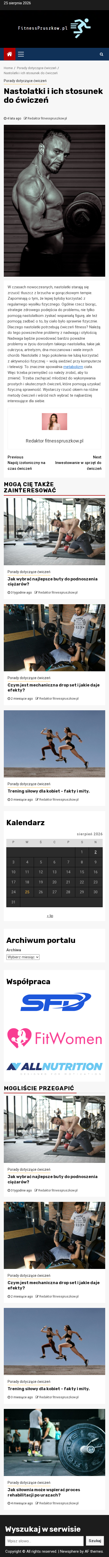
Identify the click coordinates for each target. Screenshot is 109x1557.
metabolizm (73, 367)
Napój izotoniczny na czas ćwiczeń (26, 463)
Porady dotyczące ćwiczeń (25, 81)
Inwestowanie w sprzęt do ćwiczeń (78, 463)
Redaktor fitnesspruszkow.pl (47, 118)
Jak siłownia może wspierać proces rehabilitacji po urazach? (44, 1492)
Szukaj (95, 1541)
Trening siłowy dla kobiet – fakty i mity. (49, 791)
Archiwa (13, 950)
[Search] (101, 54)
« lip (50, 916)
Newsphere (69, 1551)
